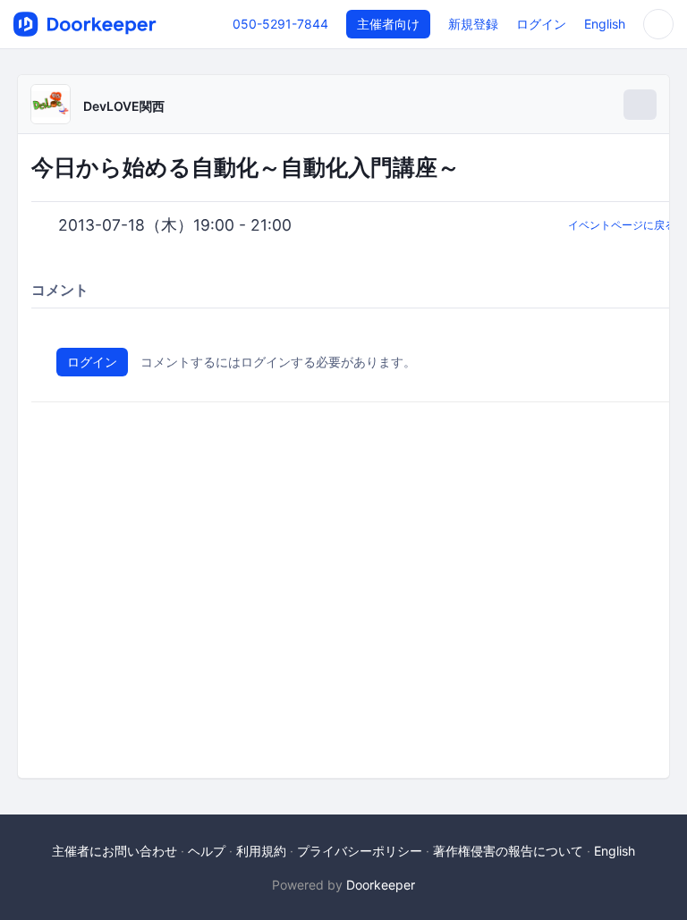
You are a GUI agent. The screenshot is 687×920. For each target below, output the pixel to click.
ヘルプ (206, 850)
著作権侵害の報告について (508, 850)
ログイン (541, 23)
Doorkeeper (380, 884)
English (604, 23)
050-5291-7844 (280, 23)
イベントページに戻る (621, 225)
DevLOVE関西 (124, 106)
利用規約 (261, 850)
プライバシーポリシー (359, 850)
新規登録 (473, 23)
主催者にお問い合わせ (114, 850)
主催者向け (388, 23)
